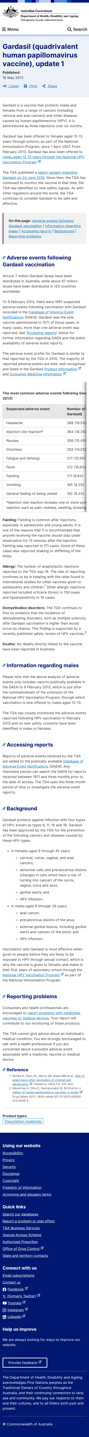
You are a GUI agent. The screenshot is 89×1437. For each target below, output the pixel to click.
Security (9, 1167)
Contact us (12, 1282)
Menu (12, 29)
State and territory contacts (25, 1255)
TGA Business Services (21, 1228)
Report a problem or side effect (29, 1221)
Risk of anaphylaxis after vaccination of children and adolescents (48, 1080)
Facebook (16, 1289)
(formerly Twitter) (22, 1296)
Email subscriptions (18, 1275)
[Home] (40, 14)
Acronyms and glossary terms (27, 1194)
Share (52, 86)
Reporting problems (25, 236)
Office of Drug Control (22, 1248)
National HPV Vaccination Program (32, 975)
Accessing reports (36, 231)
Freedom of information (22, 1187)
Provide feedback (23, 1364)
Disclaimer (11, 1173)
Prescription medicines (23, 1121)
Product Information (61, 369)
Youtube (15, 1303)
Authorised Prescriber (20, 1242)
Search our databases (20, 1214)
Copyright (11, 1180)
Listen (13, 86)
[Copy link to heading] (5, 257)
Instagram (16, 1310)
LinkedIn (15, 1317)
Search (80, 29)
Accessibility (13, 1153)
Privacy (9, 1160)
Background (64, 231)
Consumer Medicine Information (37, 374)
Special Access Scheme (22, 1235)
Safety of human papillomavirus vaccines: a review (46, 1092)
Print (33, 86)
